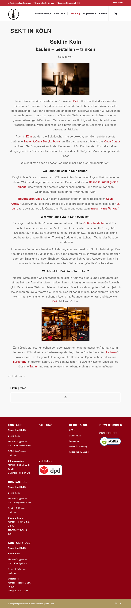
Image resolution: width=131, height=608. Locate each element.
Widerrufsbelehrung (78, 446)
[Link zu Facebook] (120, 603)
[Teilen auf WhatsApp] (65, 397)
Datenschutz (75, 435)
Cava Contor (112, 141)
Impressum (74, 440)
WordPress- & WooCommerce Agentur (34, 603)
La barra (54, 141)
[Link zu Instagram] (115, 603)
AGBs (72, 430)
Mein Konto (118, 2)
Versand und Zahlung (79, 451)
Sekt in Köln (30, 31)
